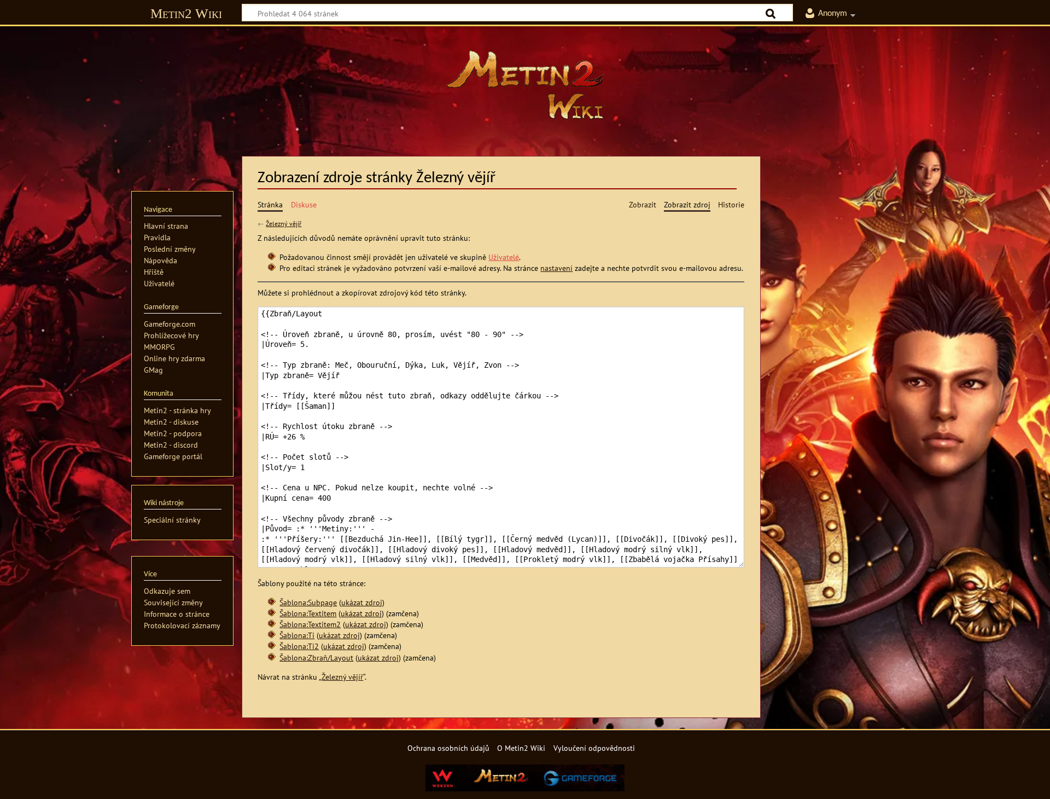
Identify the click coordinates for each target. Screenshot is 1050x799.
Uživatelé (503, 257)
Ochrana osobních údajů (448, 748)
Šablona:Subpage (308, 602)
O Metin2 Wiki (521, 748)
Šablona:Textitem (307, 613)
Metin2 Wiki (186, 13)
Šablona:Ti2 (299, 646)
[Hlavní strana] (525, 84)
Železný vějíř (283, 223)
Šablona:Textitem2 (310, 624)
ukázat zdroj (361, 602)
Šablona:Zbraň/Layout (316, 657)
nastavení (556, 268)
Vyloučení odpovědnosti (594, 748)
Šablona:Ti (296, 635)
